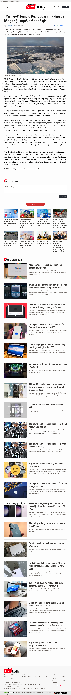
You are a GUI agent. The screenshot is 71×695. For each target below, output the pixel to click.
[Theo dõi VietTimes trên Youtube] (60, 685)
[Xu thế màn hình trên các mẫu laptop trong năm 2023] (15, 370)
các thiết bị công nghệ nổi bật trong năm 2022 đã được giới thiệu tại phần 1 (41, 431)
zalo (58, 685)
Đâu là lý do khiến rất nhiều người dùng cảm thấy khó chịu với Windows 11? (46, 584)
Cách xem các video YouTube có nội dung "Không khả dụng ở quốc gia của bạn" (47, 306)
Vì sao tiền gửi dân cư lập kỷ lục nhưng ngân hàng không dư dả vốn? (27, 244)
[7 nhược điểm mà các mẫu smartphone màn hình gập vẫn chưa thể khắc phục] (15, 629)
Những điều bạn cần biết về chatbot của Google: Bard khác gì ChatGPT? (46, 326)
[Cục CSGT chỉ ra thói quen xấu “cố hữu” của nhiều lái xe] (11, 235)
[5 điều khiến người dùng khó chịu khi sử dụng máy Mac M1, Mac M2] (15, 609)
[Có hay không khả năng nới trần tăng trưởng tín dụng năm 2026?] (44, 213)
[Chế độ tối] (59, 7)
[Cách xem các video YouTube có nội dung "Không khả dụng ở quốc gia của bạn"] (15, 311)
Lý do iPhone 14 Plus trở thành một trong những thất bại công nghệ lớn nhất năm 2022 (47, 566)
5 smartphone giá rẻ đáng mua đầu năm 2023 (46, 405)
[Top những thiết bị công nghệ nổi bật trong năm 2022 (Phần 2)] (15, 430)
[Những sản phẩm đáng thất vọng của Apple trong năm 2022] (15, 490)
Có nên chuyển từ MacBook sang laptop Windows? (46, 544)
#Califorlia (30, 169)
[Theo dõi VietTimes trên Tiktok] (63, 685)
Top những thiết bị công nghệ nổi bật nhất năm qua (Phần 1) (47, 445)
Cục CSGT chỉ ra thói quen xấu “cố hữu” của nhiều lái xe (11, 243)
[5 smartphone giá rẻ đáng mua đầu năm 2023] (15, 410)
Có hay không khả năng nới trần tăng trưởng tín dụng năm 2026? (43, 222)
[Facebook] (54, 25)
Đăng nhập (65, 6)
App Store (57, 693)
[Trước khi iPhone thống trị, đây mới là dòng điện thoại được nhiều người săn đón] (15, 291)
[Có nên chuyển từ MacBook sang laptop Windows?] (15, 549)
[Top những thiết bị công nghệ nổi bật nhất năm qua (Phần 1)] (15, 450)
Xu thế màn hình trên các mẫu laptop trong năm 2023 (48, 365)
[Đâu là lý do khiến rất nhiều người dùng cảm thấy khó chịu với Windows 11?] (15, 589)
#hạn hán (38, 169)
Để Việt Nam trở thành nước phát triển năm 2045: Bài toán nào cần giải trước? (11, 222)
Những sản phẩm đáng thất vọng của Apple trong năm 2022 (48, 485)
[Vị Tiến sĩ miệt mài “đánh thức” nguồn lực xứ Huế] (44, 235)
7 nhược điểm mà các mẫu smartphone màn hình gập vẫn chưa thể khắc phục (46, 624)
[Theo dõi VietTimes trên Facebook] (55, 685)
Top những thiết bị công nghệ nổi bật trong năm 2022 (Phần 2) (48, 425)
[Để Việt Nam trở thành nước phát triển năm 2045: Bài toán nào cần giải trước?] (11, 213)
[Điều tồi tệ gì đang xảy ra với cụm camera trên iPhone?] (15, 529)
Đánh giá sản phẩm (13, 260)
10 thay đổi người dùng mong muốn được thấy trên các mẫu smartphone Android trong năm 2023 (47, 387)
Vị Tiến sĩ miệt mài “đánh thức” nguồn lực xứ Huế (44, 243)
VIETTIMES (35, 7)
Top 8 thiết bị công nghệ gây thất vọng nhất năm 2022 (46, 465)
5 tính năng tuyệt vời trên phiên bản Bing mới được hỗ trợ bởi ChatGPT (47, 346)
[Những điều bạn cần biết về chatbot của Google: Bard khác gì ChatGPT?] (15, 331)
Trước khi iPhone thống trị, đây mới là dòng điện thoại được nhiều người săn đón (48, 286)
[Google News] (63, 25)
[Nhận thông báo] (55, 7)
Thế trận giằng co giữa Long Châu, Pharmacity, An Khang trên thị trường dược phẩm (27, 223)
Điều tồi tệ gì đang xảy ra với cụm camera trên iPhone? (47, 524)
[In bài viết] (57, 26)
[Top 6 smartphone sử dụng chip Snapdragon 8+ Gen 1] (15, 649)
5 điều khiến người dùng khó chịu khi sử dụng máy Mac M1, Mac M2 (46, 604)
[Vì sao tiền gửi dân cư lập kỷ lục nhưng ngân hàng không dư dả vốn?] (27, 235)
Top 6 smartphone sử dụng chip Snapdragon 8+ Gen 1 (43, 644)
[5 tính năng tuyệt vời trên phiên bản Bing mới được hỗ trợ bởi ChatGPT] (15, 350)
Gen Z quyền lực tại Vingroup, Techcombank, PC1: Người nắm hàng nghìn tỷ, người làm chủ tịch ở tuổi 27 (59, 246)
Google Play (64, 693)
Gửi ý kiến (63, 196)
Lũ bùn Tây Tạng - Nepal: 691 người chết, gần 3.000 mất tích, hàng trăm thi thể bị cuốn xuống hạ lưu (60, 223)
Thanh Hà (9, 25)
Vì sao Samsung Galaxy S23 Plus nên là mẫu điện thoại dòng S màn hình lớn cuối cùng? (47, 506)
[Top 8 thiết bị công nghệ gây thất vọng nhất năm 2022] (15, 470)
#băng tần (15, 169)
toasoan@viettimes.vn (61, 674)
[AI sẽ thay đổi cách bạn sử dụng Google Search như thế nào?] (15, 271)
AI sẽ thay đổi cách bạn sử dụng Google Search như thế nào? (46, 266)
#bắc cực (23, 169)
